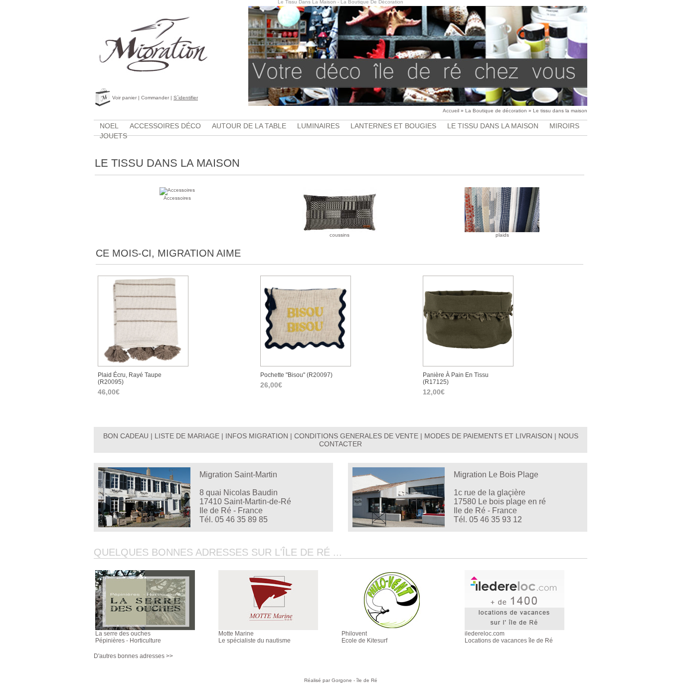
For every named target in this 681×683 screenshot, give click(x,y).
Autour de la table (249, 126)
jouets (113, 136)
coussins (339, 235)
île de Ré (366, 680)
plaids (502, 235)
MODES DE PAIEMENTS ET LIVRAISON (488, 436)
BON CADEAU (126, 436)
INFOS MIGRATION (256, 436)
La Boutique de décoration (496, 110)
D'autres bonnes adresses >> (133, 656)
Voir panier (124, 97)
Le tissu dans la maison (560, 110)
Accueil (451, 110)
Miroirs (564, 126)
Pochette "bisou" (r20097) (296, 374)
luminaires (318, 126)
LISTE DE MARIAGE (187, 436)
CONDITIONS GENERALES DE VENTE (356, 436)
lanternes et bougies (393, 126)
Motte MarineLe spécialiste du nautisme (254, 637)
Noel (109, 126)
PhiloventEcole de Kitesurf (364, 637)
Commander (155, 97)
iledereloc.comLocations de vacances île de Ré (509, 637)
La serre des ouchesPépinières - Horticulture (128, 637)
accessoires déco (165, 126)
